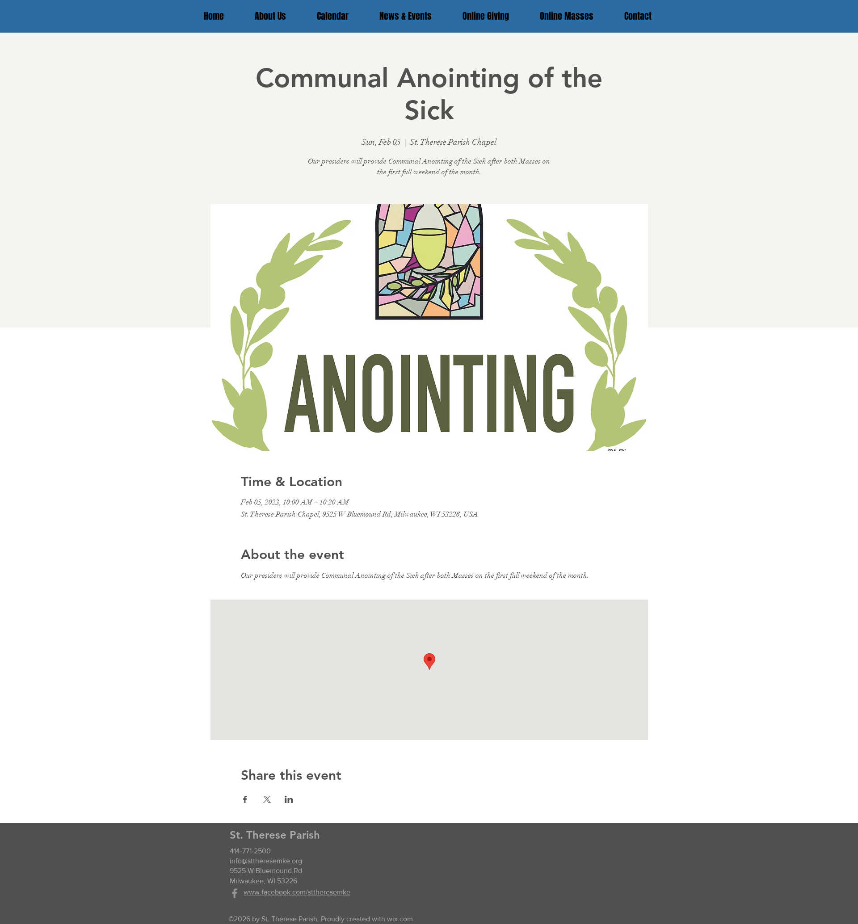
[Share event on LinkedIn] (289, 799)
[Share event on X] (267, 799)
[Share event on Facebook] (245, 799)
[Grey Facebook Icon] (234, 893)
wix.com (400, 919)
